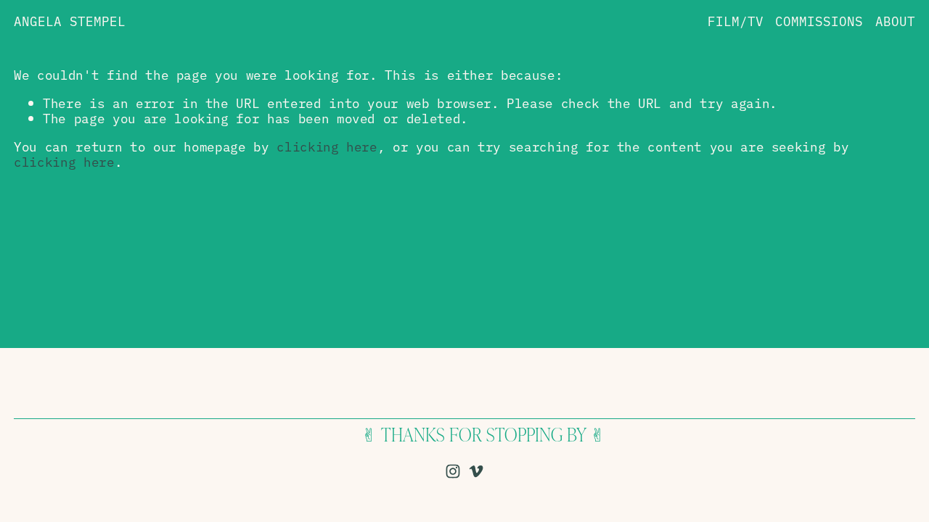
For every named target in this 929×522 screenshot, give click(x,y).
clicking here (327, 145)
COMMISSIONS (819, 20)
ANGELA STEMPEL (70, 20)
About (895, 20)
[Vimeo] (476, 471)
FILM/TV (736, 20)
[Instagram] (453, 471)
